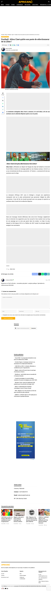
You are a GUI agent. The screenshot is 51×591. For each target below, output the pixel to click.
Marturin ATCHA (8, 48)
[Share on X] (10, 45)
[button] (16, 45)
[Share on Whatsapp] (12, 45)
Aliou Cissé (12, 269)
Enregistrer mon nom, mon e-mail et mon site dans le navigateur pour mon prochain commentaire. (24, 315)
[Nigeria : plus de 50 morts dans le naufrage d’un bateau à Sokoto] (19, 512)
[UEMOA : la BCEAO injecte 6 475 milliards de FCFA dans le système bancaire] (44, 512)
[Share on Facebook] (8, 45)
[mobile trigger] (2, 1)
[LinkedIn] (7, 588)
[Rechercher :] (23, 328)
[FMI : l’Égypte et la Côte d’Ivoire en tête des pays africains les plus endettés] (31, 512)
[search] (49, 1)
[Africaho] (26, 1)
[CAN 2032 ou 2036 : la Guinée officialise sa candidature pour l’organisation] (6, 512)
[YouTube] (6, 588)
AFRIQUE (3, 36)
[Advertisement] (25, 13)
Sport (7, 36)
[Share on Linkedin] (14, 45)
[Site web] (49, 280)
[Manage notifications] (3, 588)
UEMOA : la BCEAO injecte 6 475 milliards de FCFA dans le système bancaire (44, 520)
